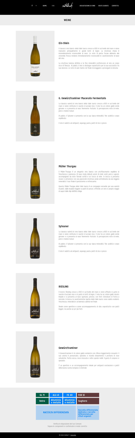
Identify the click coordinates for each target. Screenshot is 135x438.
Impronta (73, 435)
